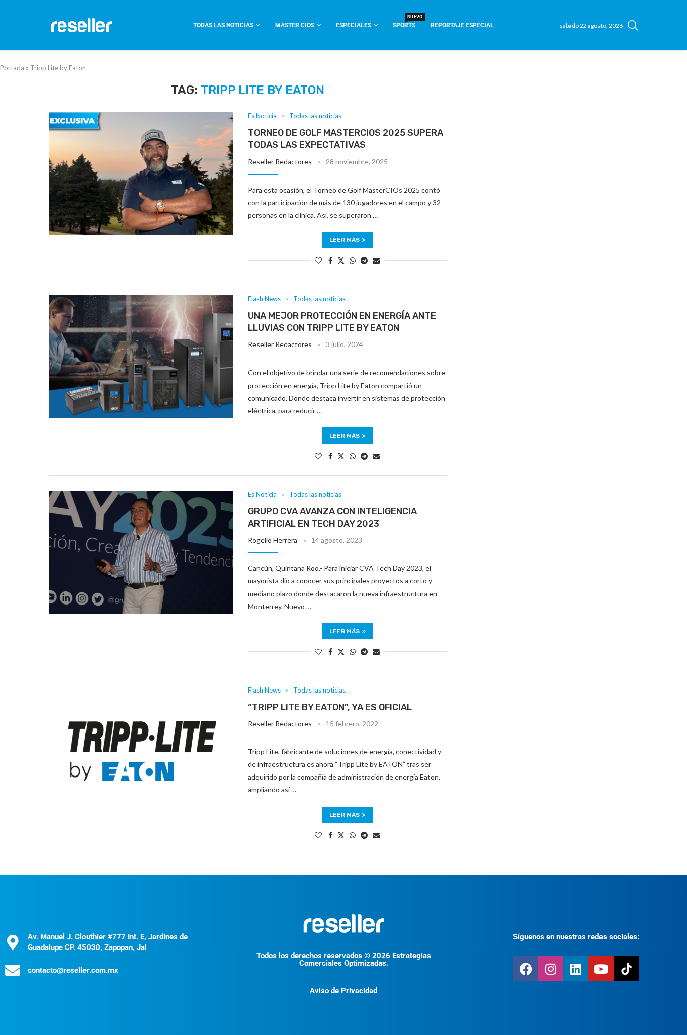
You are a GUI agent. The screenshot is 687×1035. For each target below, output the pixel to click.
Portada (12, 68)
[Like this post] (318, 260)
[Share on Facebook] (330, 260)
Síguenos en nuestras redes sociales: (576, 936)
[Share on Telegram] (364, 260)
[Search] (633, 25)
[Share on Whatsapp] (353, 260)
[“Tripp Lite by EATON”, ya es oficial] (141, 747)
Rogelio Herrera (272, 540)
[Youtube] (601, 968)
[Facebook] (525, 968)
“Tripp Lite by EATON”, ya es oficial (330, 707)
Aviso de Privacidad (343, 990)
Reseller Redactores (280, 161)
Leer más (344, 239)
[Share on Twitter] (341, 260)
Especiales (353, 25)
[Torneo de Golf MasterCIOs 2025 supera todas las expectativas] (141, 173)
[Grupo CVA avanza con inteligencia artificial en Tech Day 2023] (141, 552)
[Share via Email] (376, 260)
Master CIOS (294, 25)
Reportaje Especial (462, 25)
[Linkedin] (575, 968)
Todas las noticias (223, 25)
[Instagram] (550, 968)
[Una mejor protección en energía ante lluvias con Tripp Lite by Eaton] (141, 356)
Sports (404, 22)
